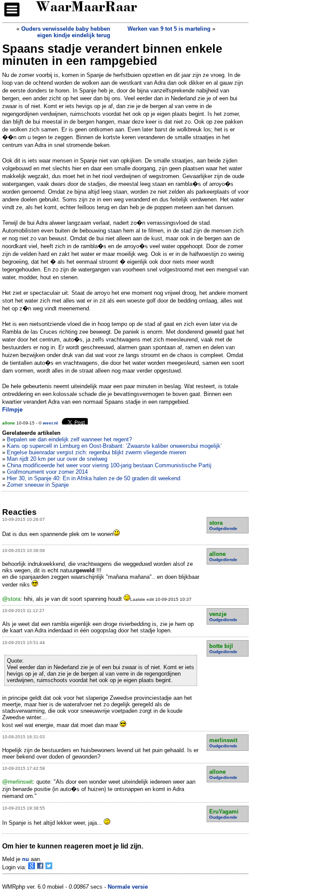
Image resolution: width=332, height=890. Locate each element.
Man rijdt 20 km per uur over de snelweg (57, 459)
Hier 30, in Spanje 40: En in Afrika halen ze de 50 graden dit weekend (93, 478)
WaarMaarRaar (86, 8)
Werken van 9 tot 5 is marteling (169, 29)
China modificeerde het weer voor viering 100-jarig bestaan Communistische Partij (109, 465)
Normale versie (128, 887)
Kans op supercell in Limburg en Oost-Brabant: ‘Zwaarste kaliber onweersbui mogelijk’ (114, 446)
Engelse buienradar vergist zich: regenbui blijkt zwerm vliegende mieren (96, 452)
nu (25, 859)
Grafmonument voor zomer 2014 (47, 472)
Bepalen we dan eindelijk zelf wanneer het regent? (69, 439)
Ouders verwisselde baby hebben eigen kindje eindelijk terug (65, 32)
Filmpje (12, 409)
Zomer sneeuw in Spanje (38, 485)
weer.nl (50, 423)
